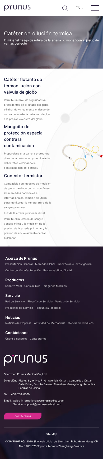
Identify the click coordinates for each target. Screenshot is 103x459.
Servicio (12, 295)
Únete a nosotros (16, 338)
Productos (14, 280)
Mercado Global (45, 263)
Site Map (51, 434)
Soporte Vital (13, 285)
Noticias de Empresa (18, 323)
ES (78, 8)
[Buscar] (64, 8)
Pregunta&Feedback (48, 307)
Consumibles (32, 285)
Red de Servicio (15, 301)
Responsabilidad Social (57, 270)
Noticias (12, 317)
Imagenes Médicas (55, 285)
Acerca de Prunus (21, 258)
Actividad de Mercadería (49, 323)
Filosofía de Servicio (40, 301)
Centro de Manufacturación (23, 270)
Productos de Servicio (19, 307)
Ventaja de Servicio (67, 301)
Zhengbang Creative (71, 446)
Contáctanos (17, 332)
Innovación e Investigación (75, 263)
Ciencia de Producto (80, 323)
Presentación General (18, 263)
